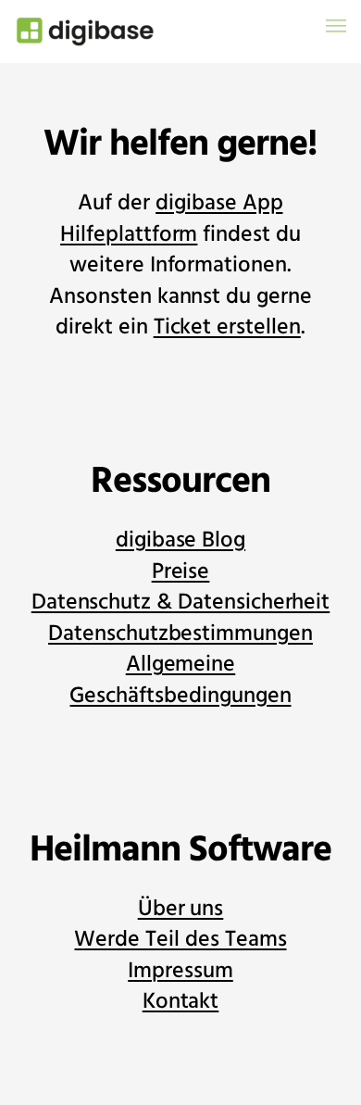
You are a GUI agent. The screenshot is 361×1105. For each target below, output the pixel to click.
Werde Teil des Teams (180, 939)
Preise (181, 572)
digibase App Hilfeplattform (171, 219)
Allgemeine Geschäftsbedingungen (180, 680)
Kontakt (181, 1002)
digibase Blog (180, 540)
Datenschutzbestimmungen (180, 634)
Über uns (181, 909)
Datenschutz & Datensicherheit (180, 602)
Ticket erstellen (227, 327)
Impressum (180, 971)
